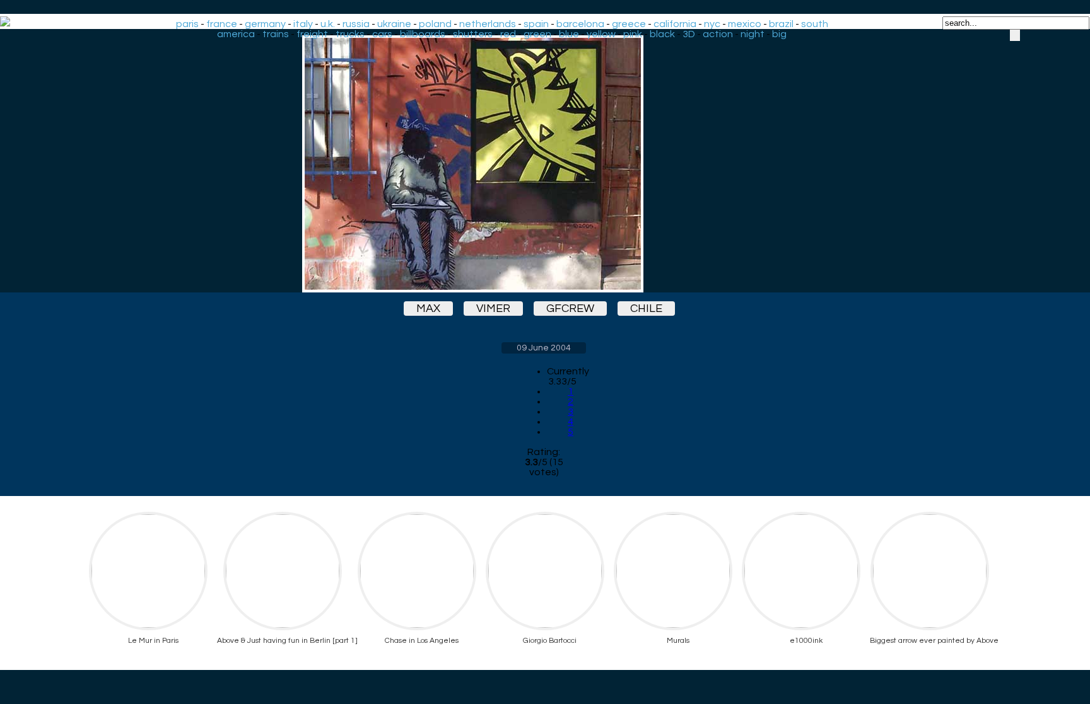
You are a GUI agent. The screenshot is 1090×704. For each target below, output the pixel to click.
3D (689, 34)
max (428, 308)
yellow (601, 34)
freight (312, 34)
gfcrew (570, 308)
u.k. (327, 24)
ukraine (394, 24)
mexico (744, 24)
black (662, 34)
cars (382, 34)
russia (356, 24)
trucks (350, 34)
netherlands (487, 24)
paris (187, 24)
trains (275, 34)
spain (536, 24)
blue (569, 34)
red (508, 34)
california (674, 24)
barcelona (580, 24)
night (753, 34)
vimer (493, 308)
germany (265, 24)
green (537, 34)
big (779, 34)
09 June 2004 (544, 347)
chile (646, 308)
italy (303, 24)
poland (435, 24)
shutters (473, 34)
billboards (422, 34)
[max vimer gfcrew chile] (544, 163)
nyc (712, 24)
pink (632, 34)
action (718, 34)
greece (629, 24)
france (221, 24)
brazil (781, 24)
